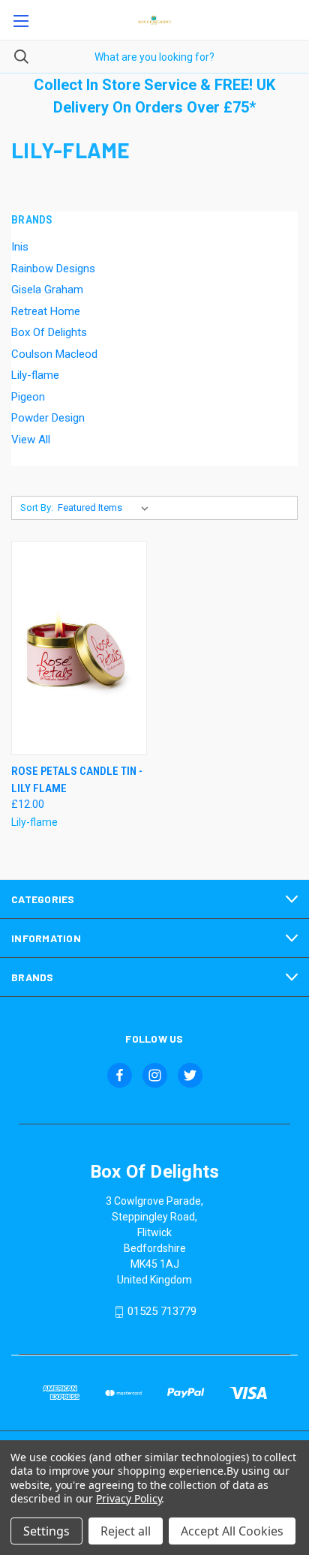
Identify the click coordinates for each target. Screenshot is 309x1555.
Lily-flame (35, 375)
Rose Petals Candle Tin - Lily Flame (76, 779)
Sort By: (36, 507)
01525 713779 (162, 1311)
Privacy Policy (128, 1498)
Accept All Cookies (232, 1531)
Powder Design (48, 418)
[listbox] (106, 508)
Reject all (125, 1531)
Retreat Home (45, 311)
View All (30, 439)
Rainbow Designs (53, 268)
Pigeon (28, 397)
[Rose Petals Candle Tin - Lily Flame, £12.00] (79, 648)
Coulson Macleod (54, 354)
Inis (19, 247)
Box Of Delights (49, 332)
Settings (46, 1531)
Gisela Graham (47, 289)
